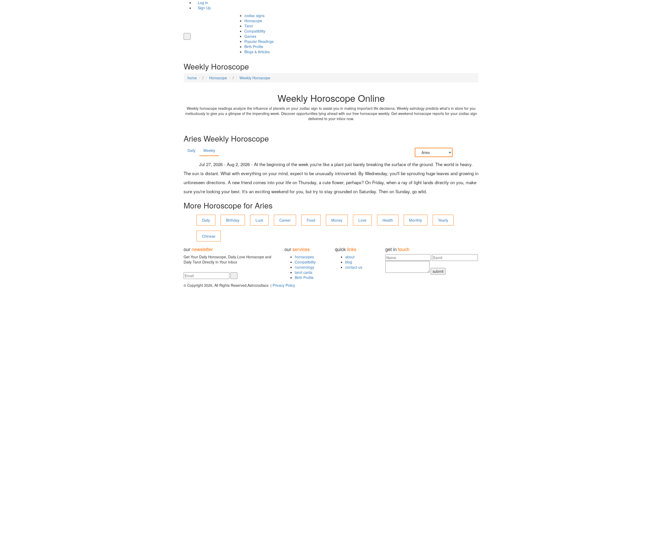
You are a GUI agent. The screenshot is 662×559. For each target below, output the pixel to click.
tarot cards (303, 272)
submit (438, 271)
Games (250, 36)
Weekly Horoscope (254, 77)
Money (336, 220)
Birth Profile (253, 46)
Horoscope (253, 20)
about (350, 256)
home (192, 77)
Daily (191, 150)
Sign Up (204, 7)
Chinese (208, 236)
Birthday (232, 220)
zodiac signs (254, 15)
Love (362, 220)
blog (348, 262)
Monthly (415, 220)
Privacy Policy (284, 285)
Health (387, 220)
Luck (259, 220)
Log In (202, 2)
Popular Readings (259, 41)
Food (311, 220)
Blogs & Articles (257, 51)
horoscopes (304, 256)
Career (285, 220)
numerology (304, 267)
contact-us (353, 267)
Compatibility (254, 31)
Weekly (209, 150)
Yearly (443, 220)
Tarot (248, 25)
